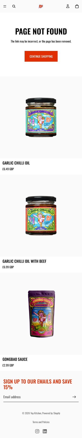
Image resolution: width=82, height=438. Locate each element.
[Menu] (5, 6)
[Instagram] (37, 431)
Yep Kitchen (35, 413)
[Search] (14, 6)
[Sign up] (74, 396)
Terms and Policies (41, 422)
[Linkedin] (44, 431)
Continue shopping (41, 56)
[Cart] (77, 6)
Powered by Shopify (51, 413)
